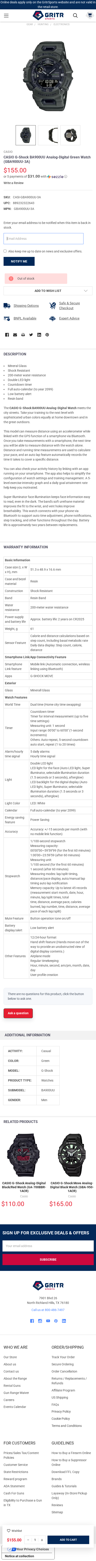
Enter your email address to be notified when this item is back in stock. (47, 225)
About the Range (15, 1378)
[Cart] (90, 15)
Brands (57, 1479)
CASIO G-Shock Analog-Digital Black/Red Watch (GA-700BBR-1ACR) (24, 1187)
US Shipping (60, 1397)
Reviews (57, 1505)
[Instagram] (40, 1320)
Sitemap (57, 1512)
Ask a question (18, 1013)
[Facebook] (7, 334)
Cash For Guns (14, 1493)
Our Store (10, 1357)
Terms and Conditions (72, 1426)
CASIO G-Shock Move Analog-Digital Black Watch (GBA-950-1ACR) (72, 1187)
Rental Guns (12, 1385)
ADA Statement (14, 1486)
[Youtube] (48, 1320)
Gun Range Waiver (16, 1393)
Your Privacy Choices (32, 1549)
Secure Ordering (63, 1364)
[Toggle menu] (6, 15)
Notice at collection (19, 1556)
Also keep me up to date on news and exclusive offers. (45, 251)
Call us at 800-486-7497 (48, 1310)
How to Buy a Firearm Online (71, 1453)
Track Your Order (63, 1357)
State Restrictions (16, 1472)
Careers (9, 1400)
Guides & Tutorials (64, 1486)
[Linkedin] (39, 334)
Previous (82, 1122)
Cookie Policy (72, 1418)
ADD (63, 1539)
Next (91, 1122)
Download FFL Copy (65, 1472)
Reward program (15, 1479)
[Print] (23, 334)
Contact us (11, 1371)
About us (10, 1364)
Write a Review (14, 183)
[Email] (15, 334)
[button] (35, 176)
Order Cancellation (64, 1371)
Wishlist (17, 1530)
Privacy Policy (72, 1411)
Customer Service (16, 1465)
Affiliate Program (63, 1390)
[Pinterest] (47, 334)
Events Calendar (15, 1407)
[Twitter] (31, 334)
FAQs (55, 1404)
